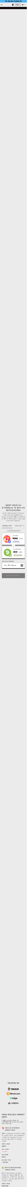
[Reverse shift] (13, 546)
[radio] (7, 526)
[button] (23, 4)
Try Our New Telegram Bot (13, 1)
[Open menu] (1, 5)
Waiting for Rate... (13, 575)
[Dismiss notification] (25, 1)
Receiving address (8, 561)
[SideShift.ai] (13, 4)
